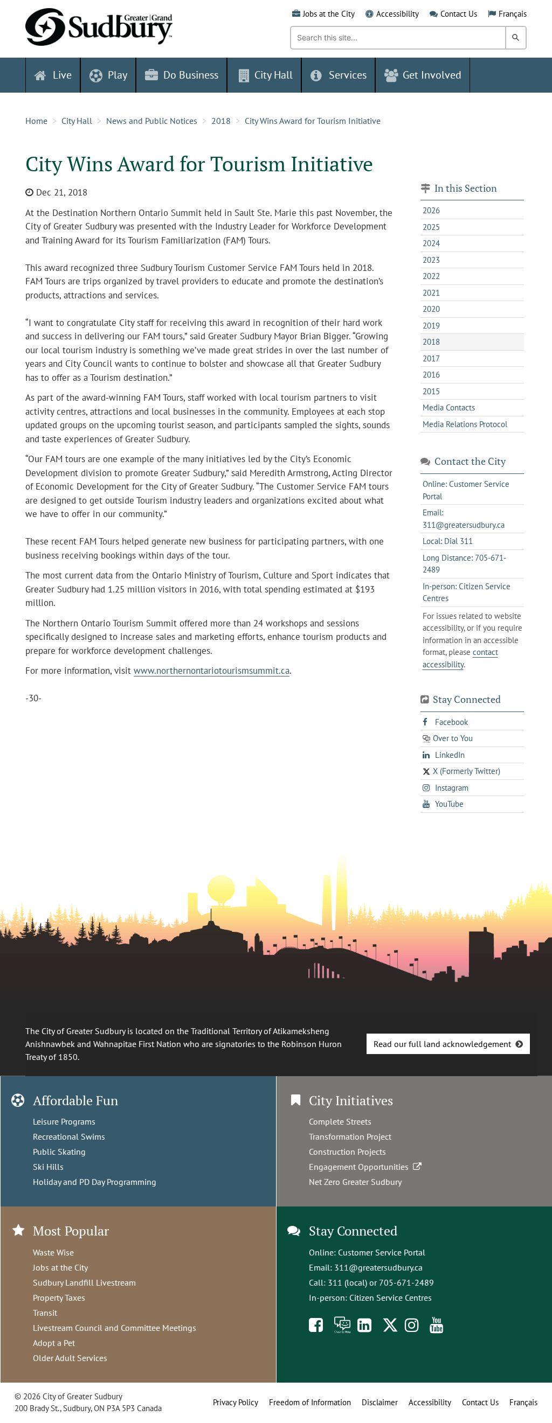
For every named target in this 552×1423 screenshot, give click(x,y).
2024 (431, 243)
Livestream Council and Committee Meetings (114, 1327)
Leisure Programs (64, 1121)
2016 (431, 374)
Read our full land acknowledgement (442, 1043)
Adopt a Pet (54, 1342)
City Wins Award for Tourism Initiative (313, 120)
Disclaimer (380, 1402)
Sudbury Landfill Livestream (84, 1282)
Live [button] (62, 75)
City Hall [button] (273, 75)
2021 (431, 293)
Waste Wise (53, 1252)
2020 (431, 309)
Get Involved (432, 75)
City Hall (76, 120)
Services (348, 75)
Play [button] (117, 75)
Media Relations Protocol (465, 424)
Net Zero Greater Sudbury (355, 1181)
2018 (221, 120)
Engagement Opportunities (361, 1166)
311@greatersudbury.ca (378, 1267)
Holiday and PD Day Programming (94, 1181)
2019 (431, 325)
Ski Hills (48, 1166)
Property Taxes (59, 1297)
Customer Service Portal (381, 1252)
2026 (431, 210)
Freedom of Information (310, 1402)
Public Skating (59, 1151)
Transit (45, 1312)
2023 (431, 260)
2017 (431, 358)
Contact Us (458, 14)
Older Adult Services (70, 1357)
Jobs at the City (329, 14)
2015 (431, 391)
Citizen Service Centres (390, 1297)
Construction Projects (347, 1151)
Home (36, 120)
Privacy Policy (235, 1402)
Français (513, 14)
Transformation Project (350, 1136)
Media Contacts (449, 407)
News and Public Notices (151, 120)
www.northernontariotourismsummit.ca (211, 670)
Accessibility (397, 14)
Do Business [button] (190, 75)
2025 (431, 227)
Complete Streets (340, 1121)
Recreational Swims (69, 1136)
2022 (431, 276)
